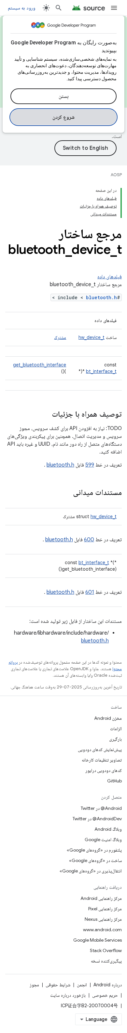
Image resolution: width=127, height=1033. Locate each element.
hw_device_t (91, 337)
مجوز (34, 984)
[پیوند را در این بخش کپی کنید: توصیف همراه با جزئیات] (45, 415)
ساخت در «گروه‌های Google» (95, 860)
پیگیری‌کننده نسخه (106, 961)
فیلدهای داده (109, 276)
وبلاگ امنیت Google (103, 839)
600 (89, 539)
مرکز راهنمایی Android (101, 898)
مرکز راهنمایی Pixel (105, 909)
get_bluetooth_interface (39, 365)
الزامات (116, 729)
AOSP (116, 174)
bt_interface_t (101, 371)
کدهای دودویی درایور (103, 770)
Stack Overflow (106, 950)
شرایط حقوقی (58, 984)
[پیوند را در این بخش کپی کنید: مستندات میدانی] (66, 493)
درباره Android (107, 984)
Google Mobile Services (97, 940)
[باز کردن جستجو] (59, 8)
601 (89, 592)
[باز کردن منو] (113, 8)
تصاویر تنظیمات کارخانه (102, 760)
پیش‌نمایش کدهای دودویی (100, 749)
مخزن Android (108, 718)
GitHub (114, 781)
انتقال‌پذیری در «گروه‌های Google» (91, 871)
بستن (64, 96)
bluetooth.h (101, 297)
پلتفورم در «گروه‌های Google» (94, 850)
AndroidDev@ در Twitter (97, 819)
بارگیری (115, 739)
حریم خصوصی (105, 995)
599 (89, 465)
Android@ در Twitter (101, 808)
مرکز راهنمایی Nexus (103, 919)
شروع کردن (63, 117)
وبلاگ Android (108, 829)
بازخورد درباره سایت (68, 995)
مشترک (60, 337)
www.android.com (102, 930)
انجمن (82, 984)
